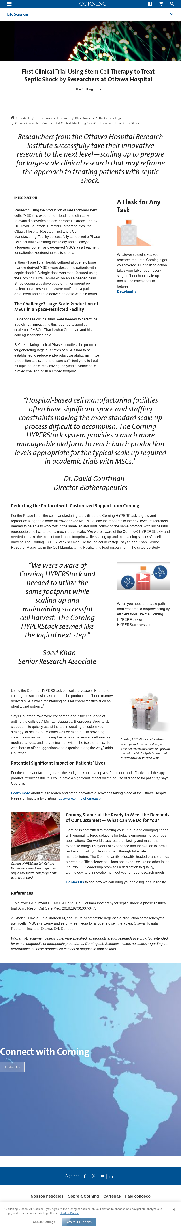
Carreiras (112, 1196)
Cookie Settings (44, 1222)
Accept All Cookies (79, 1222)
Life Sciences (18, 14)
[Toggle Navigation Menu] (9, 4)
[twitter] (93, 1176)
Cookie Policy (69, 1213)
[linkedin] (111, 1176)
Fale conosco (138, 1196)
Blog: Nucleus (84, 118)
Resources (63, 118)
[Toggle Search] (172, 4)
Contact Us (12, 1067)
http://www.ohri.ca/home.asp (79, 798)
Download (125, 291)
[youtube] (102, 1176)
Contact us (75, 882)
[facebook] (84, 1176)
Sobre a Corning (83, 1196)
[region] (90, 1216)
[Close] (174, 1209)
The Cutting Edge (110, 118)
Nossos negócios (47, 1196)
